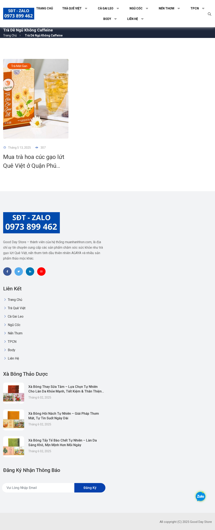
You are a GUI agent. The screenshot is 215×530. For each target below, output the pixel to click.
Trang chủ (44, 8)
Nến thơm (166, 8)
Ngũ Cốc (136, 8)
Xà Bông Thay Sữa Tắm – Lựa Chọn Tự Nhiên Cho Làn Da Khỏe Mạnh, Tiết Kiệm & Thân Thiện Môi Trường (65, 391)
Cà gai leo (105, 8)
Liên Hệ (132, 19)
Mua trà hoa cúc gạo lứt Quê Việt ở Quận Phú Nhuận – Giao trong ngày (35, 165)
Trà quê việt (72, 8)
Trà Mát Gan (19, 66)
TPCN (194, 8)
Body (107, 19)
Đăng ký (90, 488)
